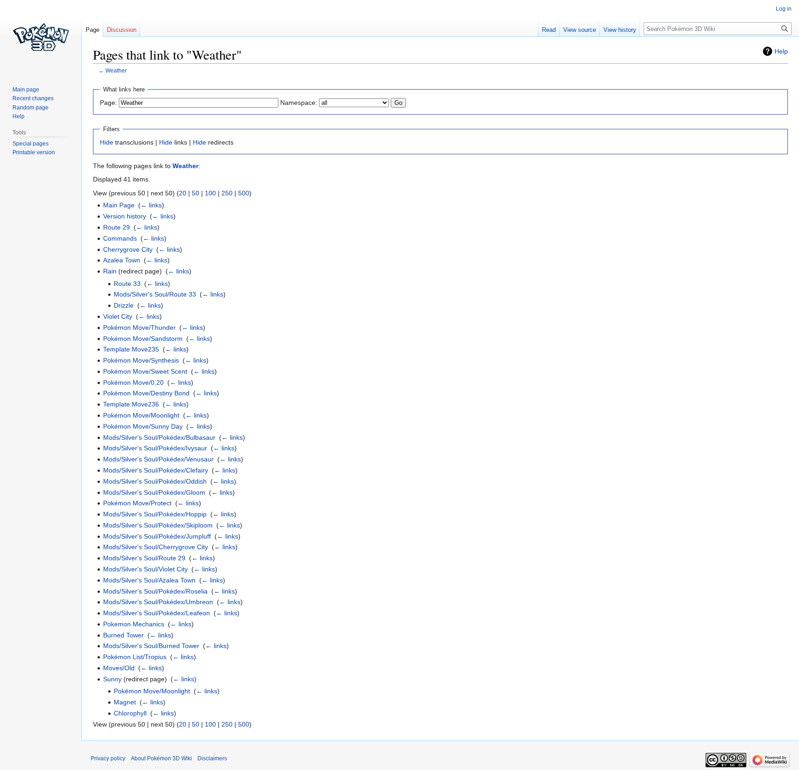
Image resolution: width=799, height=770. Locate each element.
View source (579, 29)
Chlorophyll (130, 713)
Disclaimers (212, 758)
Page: (108, 102)
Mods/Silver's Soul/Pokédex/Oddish (155, 481)
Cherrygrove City (128, 249)
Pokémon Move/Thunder (139, 327)
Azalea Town (121, 260)
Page (92, 29)
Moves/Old (119, 668)
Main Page (119, 205)
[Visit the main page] (41, 37)
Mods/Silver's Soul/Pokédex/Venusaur (158, 459)
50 (195, 193)
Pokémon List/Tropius (134, 657)
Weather (116, 70)
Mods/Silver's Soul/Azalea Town (149, 580)
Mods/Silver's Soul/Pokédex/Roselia (155, 591)
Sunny (112, 679)
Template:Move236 (131, 404)
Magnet (125, 702)
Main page (25, 89)
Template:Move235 (131, 349)
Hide (106, 142)
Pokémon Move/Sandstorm (143, 338)
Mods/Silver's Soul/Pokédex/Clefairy (155, 470)
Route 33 (127, 283)
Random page (30, 107)
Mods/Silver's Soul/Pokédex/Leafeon (156, 613)
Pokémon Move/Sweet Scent (145, 371)
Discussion (121, 29)
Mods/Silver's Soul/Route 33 (155, 294)
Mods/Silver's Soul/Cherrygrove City (155, 547)
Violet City (117, 316)
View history (619, 29)
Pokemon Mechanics (133, 624)
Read (549, 29)
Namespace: (298, 102)
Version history (124, 216)
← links (151, 205)
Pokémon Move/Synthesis (141, 360)
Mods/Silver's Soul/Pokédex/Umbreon (158, 602)
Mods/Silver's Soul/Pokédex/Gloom (154, 492)
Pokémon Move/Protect (137, 503)
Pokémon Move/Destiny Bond (146, 393)
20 (182, 193)
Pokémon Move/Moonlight (141, 415)
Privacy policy (108, 758)
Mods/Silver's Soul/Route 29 (144, 558)
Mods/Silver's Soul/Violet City (145, 569)
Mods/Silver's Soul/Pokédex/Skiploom (158, 525)
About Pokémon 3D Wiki (161, 758)
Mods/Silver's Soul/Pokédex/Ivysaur (155, 448)
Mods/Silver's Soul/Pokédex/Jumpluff (157, 536)
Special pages (30, 143)
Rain (110, 271)
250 (227, 193)
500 (243, 193)
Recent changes (33, 98)
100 (210, 193)
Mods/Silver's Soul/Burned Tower (151, 645)
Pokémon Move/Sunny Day (143, 426)
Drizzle (124, 305)
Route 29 (116, 227)
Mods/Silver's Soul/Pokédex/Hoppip (155, 514)
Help (781, 51)
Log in (784, 9)
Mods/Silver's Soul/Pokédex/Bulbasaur (159, 437)
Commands (120, 238)
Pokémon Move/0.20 (133, 382)
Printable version (33, 152)
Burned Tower (123, 635)
